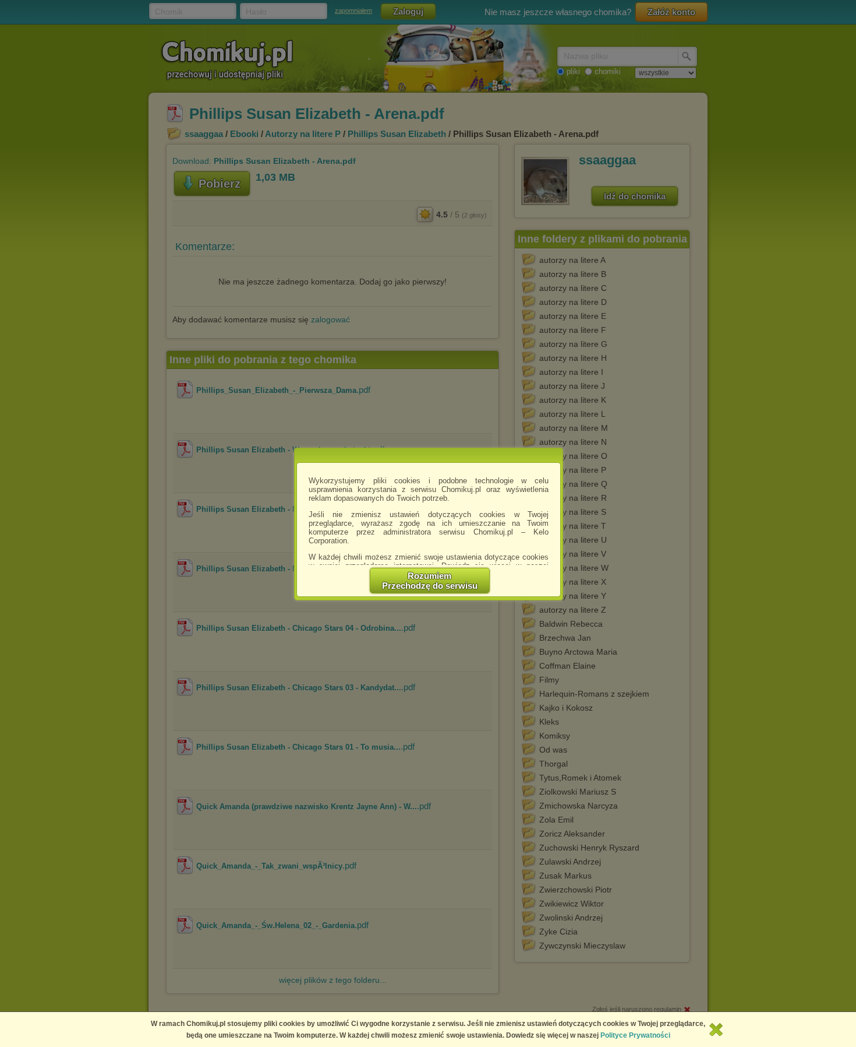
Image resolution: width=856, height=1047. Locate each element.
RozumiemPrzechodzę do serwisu (429, 581)
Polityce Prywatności (635, 1035)
